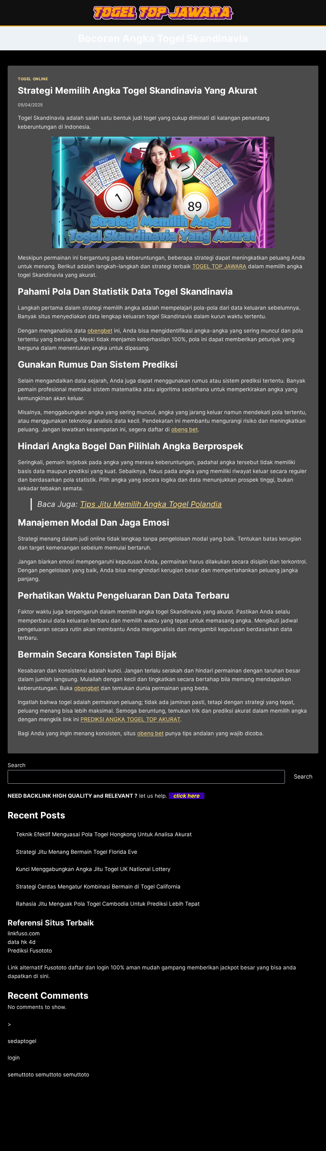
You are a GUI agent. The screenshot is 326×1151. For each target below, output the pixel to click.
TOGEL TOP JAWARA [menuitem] (219, 266)
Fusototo (55, 967)
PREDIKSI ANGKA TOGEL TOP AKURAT (130, 719)
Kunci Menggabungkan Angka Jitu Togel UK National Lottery (93, 869)
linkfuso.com (24, 933)
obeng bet (184, 429)
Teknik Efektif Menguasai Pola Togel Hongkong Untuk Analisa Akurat (104, 834)
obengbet (86, 688)
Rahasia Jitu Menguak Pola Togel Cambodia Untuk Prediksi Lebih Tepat (108, 904)
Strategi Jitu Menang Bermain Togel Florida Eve (76, 852)
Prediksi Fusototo (30, 950)
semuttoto (21, 1074)
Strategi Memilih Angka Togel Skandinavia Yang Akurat (137, 90)
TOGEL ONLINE (33, 78)
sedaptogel (22, 1041)
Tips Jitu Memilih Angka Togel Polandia (151, 504)
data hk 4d (22, 942)
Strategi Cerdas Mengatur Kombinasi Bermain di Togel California (98, 886)
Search (16, 765)
